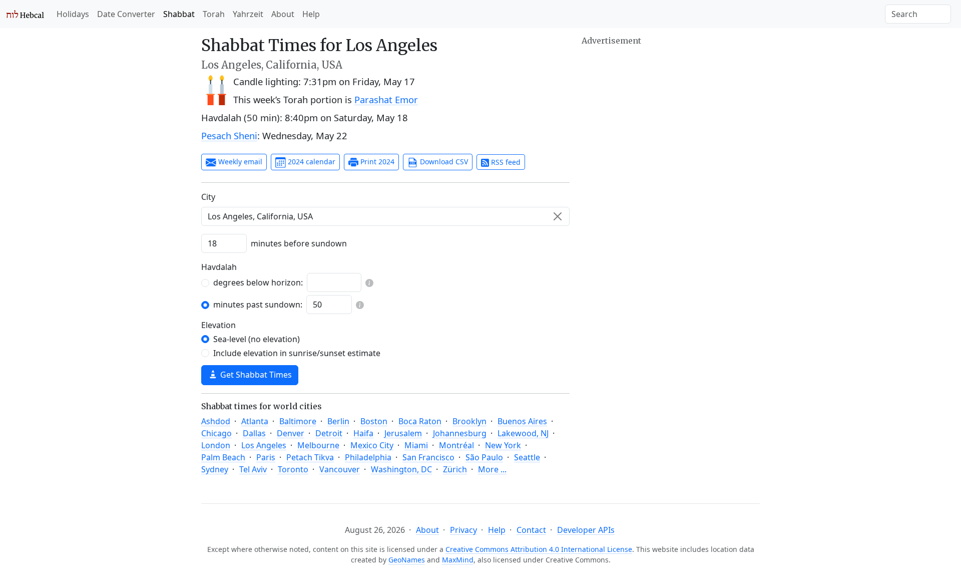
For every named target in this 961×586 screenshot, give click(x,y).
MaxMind (457, 559)
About (282, 14)
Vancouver (339, 469)
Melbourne (318, 445)
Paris (265, 457)
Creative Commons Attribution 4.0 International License (538, 549)
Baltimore (297, 421)
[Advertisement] (671, 118)
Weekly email (239, 161)
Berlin (338, 421)
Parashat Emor (386, 99)
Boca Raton (419, 421)
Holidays (73, 14)
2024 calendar (310, 161)
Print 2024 (376, 161)
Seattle (527, 457)
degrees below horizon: (258, 282)
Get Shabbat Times (255, 374)
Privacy (463, 529)
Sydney (214, 469)
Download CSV (443, 161)
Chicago (216, 433)
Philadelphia (368, 457)
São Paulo (484, 457)
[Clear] (558, 216)
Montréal (456, 445)
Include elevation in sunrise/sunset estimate (296, 353)
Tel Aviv (253, 469)
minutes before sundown (299, 243)
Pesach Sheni (229, 135)
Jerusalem (403, 433)
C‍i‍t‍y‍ (208, 196)
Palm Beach (223, 457)
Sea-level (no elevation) (256, 339)
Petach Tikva (310, 457)
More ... (492, 469)
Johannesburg (460, 433)
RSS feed (505, 162)
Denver (290, 433)
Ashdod (215, 421)
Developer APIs (586, 529)
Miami (416, 445)
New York (503, 445)
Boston (373, 421)
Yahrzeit (248, 14)
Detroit (328, 433)
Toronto (293, 469)
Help (311, 14)
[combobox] (385, 216)
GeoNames (406, 559)
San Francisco (428, 457)
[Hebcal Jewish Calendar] (25, 14)
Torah (214, 14)
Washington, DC (401, 469)
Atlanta (254, 421)
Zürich (455, 469)
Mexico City (371, 445)
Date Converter (126, 14)
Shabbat (179, 14)
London (215, 445)
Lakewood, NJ (523, 433)
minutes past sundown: (257, 304)
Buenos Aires (522, 421)
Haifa (363, 433)
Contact (531, 529)
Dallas (254, 433)
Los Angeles (263, 445)
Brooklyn (469, 421)
